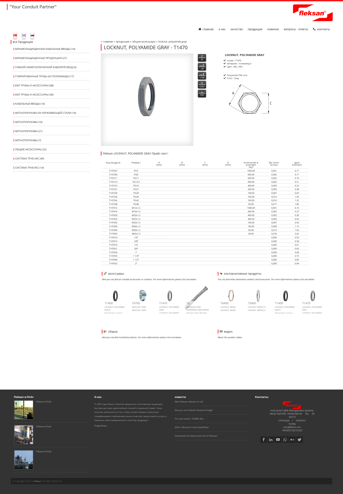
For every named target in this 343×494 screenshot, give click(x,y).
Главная (208, 29)
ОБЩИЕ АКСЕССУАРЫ (143, 41)
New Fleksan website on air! (189, 401)
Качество (236, 29)
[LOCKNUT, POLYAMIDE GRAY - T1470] (147, 99)
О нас (222, 29)
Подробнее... (101, 425)
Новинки (273, 29)
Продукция (255, 29)
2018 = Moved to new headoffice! (192, 427)
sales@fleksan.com (292, 426)
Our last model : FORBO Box (189, 418)
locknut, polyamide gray (172, 41)
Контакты (323, 29)
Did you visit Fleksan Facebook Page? (194, 410)
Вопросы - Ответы (296, 29)
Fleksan (37, 481)
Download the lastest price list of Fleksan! (196, 435)
